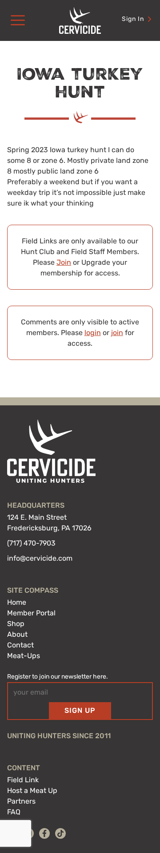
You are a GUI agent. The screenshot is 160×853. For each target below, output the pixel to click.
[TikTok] (60, 833)
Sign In (133, 19)
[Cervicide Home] (80, 20)
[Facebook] (44, 833)
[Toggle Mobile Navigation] (18, 20)
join (117, 332)
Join (63, 262)
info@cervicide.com (39, 558)
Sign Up (80, 710)
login (92, 332)
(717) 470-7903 (31, 543)
